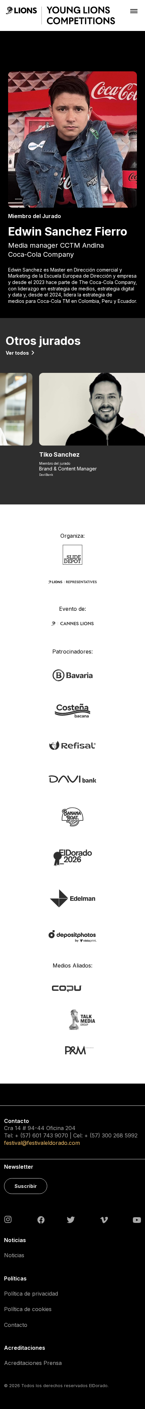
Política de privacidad (31, 1293)
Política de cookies (28, 1309)
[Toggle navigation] (134, 10)
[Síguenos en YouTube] (137, 1219)
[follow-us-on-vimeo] (104, 1219)
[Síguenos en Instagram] (8, 1219)
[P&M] (72, 1050)
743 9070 (55, 1135)
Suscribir (25, 1186)
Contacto (15, 1325)
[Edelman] (72, 898)
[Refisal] (72, 745)
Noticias (14, 1255)
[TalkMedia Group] (72, 1019)
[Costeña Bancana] (72, 710)
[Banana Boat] (72, 816)
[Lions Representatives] (72, 582)
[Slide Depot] (73, 554)
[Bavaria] (72, 675)
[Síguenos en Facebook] (41, 1220)
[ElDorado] (72, 857)
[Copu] (72, 988)
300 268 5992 (120, 1135)
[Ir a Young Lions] (60, 15)
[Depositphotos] (72, 936)
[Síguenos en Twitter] (71, 1219)
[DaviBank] (72, 778)
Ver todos (17, 353)
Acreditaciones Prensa (33, 1363)
